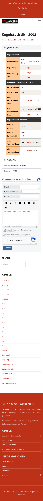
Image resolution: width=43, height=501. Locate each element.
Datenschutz (6, 471)
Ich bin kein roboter (15, 240)
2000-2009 (5, 299)
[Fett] (6, 203)
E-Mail (13, 192)
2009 (3, 303)
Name (9, 187)
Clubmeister (6, 378)
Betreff (7, 196)
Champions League (9, 364)
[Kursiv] (10, 203)
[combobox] (14, 264)
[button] (21, 47)
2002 (3, 336)
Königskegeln (7, 374)
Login (23, 14)
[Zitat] (19, 203)
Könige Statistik (8, 369)
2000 (3, 346)
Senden (7, 248)
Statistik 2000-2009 (14, 40)
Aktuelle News (7, 462)
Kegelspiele (6, 355)
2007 (3, 313)
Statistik (5, 285)
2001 (3, 341)
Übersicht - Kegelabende (11, 436)
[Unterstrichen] (15, 203)
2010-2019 (5, 294)
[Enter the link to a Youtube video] (24, 203)
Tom (28, 77)
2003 (3, 332)
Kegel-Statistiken (8, 440)
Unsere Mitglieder (9, 445)
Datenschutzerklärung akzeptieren (17, 235)
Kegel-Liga (6, 360)
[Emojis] (29, 203)
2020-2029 (5, 290)
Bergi (29, 73)
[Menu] (39, 21)
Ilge (28, 68)
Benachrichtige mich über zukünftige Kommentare (18, 231)
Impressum (6, 466)
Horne (29, 61)
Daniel (29, 100)
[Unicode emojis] (33, 203)
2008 (3, 308)
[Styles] (6, 207)
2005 (3, 322)
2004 (3, 327)
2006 (3, 317)
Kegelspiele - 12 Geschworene (13, 449)
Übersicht (5, 280)
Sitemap (5, 475)
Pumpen (5, 350)
